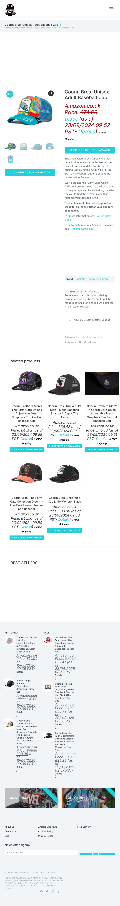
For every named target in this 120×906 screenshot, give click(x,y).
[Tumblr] (58, 891)
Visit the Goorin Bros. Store (93, 279)
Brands (15, 27)
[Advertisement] (60, 56)
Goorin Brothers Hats (28, 27)
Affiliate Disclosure (83, 228)
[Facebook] (41, 891)
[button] (51, 93)
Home (7, 27)
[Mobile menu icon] (111, 8)
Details (86, 131)
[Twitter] (47, 891)
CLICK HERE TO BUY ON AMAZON (30, 172)
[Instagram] (52, 891)
